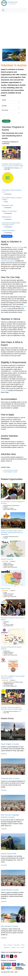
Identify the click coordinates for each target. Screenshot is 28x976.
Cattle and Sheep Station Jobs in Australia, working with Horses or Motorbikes (12, 532)
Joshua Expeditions (8, 230)
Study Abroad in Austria (10, 890)
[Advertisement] (14, 32)
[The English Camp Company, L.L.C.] (8, 178)
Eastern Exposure (7, 559)
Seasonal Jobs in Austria (11, 470)
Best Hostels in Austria (9, 926)
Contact (22, 947)
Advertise (13, 947)
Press (18, 947)
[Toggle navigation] (3, 10)
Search (22, 945)
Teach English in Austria (10, 472)
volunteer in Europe (17, 247)
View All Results (6, 236)
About (5, 945)
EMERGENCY (7, 217)
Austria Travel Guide (8, 854)
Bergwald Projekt (7, 205)
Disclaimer (9, 945)
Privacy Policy (16, 945)
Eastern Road (5, 588)
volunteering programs (8, 261)
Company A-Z (7, 947)
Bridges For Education (9, 211)
